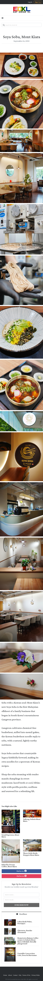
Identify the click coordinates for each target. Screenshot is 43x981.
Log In (30, 2)
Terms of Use (26, 975)
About (10, 975)
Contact (15, 975)
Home (5, 975)
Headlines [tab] (23, 914)
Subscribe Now (21, 905)
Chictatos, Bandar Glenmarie (24, 931)
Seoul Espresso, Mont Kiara (10, 836)
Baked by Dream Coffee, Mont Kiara (9, 866)
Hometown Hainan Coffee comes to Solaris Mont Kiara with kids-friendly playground (27, 941)
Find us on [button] (20, 871)
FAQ (20, 975)
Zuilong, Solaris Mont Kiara (31, 820)
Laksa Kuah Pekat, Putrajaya (24, 922)
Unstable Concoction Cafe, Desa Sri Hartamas (27, 954)
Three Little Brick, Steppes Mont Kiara (31, 854)
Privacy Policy (36, 975)
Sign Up (38, 2)
